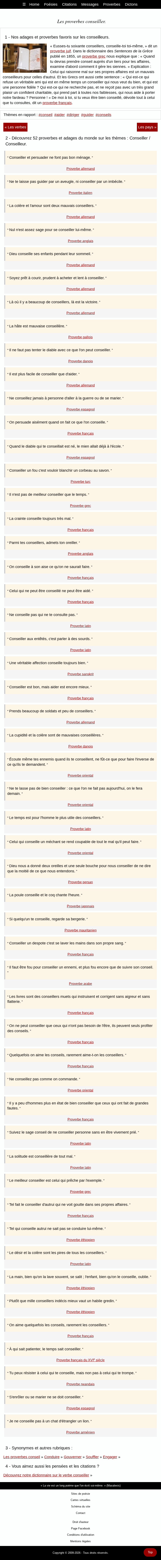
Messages (90, 4)
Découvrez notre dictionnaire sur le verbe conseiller (46, 1475)
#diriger (73, 115)
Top (150, 1552)
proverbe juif (60, 51)
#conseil (45, 115)
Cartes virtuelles (80, 1500)
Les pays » (147, 127)
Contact (80, 1513)
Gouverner (73, 1457)
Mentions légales (80, 1541)
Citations (69, 4)
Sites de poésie (80, 1493)
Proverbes (111, 4)
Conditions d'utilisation (80, 1534)
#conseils (103, 115)
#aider (59, 115)
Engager (110, 1457)
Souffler (92, 1457)
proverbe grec (93, 56)
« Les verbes (15, 127)
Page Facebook (80, 1528)
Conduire (52, 1457)
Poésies (50, 4)
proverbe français (57, 103)
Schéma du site (80, 1506)
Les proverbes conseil (21, 1457)
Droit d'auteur (80, 1522)
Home (34, 4)
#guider (87, 115)
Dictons (131, 4)
